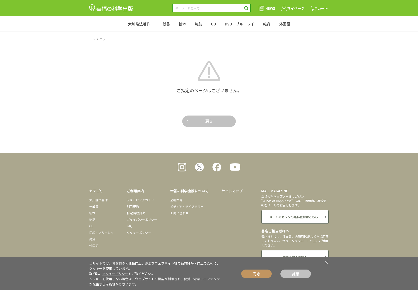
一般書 (164, 24)
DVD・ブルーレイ (239, 24)
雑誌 (198, 24)
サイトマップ (232, 190)
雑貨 (266, 24)
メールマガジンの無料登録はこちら (293, 217)
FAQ (129, 226)
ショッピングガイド (140, 200)
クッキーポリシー (139, 232)
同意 (256, 274)
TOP (92, 39)
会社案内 (176, 200)
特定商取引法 (136, 213)
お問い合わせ (179, 213)
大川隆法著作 (139, 24)
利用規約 (133, 206)
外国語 (284, 24)
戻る (209, 121)
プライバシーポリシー (142, 219)
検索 (246, 8)
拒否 (295, 274)
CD (213, 24)
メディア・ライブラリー (187, 206)
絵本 (182, 24)
